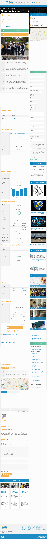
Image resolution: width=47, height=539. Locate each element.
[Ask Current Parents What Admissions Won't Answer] (5, 485)
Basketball (24, 288)
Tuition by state (34, 386)
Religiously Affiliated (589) (36, 369)
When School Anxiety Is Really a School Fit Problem (14, 493)
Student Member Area (31, 526)
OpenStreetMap (26, 389)
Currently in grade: (33, 97)
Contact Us (29, 529)
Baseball (14, 288)
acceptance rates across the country (38, 177)
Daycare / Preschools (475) (36, 359)
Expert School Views (35, 336)
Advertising (37, 528)
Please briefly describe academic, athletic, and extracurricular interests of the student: (37, 110)
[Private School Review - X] (1, 537)
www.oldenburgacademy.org (11, 25)
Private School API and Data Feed (41, 529)
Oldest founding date (15, 124)
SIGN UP (38, 2)
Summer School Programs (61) (36, 360)
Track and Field (24, 296)
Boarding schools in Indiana (36, 382)
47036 (12, 19)
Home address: (32, 117)
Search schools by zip (35, 348)
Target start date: (33, 105)
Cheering (14, 290)
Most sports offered (15, 118)
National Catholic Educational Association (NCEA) (19, 133)
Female (35, 95)
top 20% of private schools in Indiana (21, 112)
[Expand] (2, 383)
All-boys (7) (33, 356)
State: (31, 129)
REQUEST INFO (16, 30)
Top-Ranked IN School (35, 17)
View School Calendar (19, 150)
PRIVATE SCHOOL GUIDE (28, 6)
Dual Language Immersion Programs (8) (38, 362)
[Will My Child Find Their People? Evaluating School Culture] (24, 485)
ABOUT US (36, 6)
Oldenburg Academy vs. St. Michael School (20, 371)
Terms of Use (38, 537)
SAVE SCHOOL (16, 34)
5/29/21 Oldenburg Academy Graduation (36, 197)
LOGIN (33, 2)
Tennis (15, 296)
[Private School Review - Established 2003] (9, 2)
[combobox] (20, 2)
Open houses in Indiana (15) (36, 376)
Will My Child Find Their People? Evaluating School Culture (24, 493)
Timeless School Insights (36, 335)
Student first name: (33, 82)
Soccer (24, 292)
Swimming (24, 294)
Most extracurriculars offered (16, 121)
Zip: (30, 133)
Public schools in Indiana (36, 380)
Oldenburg (8, 19)
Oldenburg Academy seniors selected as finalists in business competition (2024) (38, 260)
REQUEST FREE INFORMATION (16, 327)
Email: (31, 75)
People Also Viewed (5, 367)
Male (32, 95)
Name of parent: (33, 79)
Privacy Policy (43, 537)
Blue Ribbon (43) (34, 353)
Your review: (3, 463)
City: (31, 121)
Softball (14, 294)
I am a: (2, 459)
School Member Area (39, 526)
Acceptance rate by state (36, 387)
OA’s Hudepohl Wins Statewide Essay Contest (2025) (37, 254)
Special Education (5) (35, 363)
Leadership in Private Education (37, 338)
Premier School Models (36, 339)
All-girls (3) (33, 354)
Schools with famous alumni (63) (37, 372)
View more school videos (38, 246)
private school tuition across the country (37, 171)
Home (22, 526)
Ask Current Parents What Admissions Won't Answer (4, 493)
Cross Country (24, 290)
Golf (14, 292)
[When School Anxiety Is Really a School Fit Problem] (15, 485)
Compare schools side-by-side (36, 349)
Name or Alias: (17, 459)
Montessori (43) (34, 357)
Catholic (19, 136)
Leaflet (23, 389)
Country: (31, 125)
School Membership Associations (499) (38, 371)
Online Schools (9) (34, 368)
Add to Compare (5, 418)
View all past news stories (43, 272)
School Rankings (24, 529)
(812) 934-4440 (9, 22)
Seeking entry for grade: (34, 101)
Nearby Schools (13, 367)
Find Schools (24, 528)
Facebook (3, 537)
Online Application (19, 264)
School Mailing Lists (39, 527)
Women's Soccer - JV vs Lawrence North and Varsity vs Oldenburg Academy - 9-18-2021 (37, 213)
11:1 (21, 209)
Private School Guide (31, 527)
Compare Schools (30, 528)
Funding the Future (35, 333)
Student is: (32, 94)
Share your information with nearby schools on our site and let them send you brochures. (39, 144)
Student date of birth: (34, 90)
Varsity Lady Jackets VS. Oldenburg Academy (37, 244)
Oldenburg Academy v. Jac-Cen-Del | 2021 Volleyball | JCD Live (36, 229)
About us (23, 527)
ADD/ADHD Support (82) (35, 366)
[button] (16, 386)
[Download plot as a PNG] (27, 186)
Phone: (31, 138)
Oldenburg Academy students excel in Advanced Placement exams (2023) (38, 267)
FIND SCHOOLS (12, 6)
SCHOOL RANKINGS (19, 6)
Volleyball (14, 298)
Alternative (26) (34, 365)
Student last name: (33, 86)
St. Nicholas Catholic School (13, 376)
